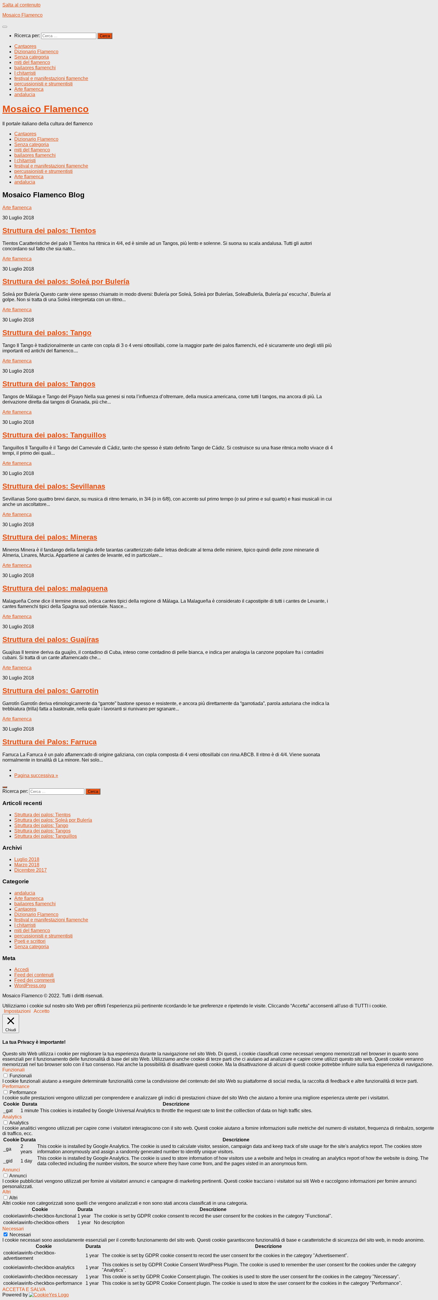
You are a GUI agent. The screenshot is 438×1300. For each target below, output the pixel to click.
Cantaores (25, 46)
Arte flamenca (29, 89)
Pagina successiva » (36, 775)
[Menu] (4, 27)
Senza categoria (31, 57)
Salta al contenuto (21, 4)
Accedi (21, 969)
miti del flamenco (32, 62)
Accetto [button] (41, 1011)
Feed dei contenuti (34, 974)
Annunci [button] (11, 1169)
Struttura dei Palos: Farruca (49, 742)
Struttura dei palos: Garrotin (50, 691)
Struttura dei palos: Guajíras (50, 639)
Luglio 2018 (26, 859)
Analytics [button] (12, 1116)
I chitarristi (25, 73)
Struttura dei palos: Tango (46, 333)
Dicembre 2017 (30, 870)
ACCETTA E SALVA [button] (24, 1289)
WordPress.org (30, 985)
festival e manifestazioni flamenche (51, 78)
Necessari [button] (13, 1228)
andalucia (24, 94)
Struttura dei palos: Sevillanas (53, 486)
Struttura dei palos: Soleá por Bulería (65, 281)
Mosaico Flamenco (22, 15)
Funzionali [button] (13, 1069)
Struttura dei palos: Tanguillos (54, 435)
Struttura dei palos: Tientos (49, 230)
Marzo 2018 (26, 864)
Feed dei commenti (34, 980)
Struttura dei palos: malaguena (55, 588)
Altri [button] (6, 1191)
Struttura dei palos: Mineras (49, 537)
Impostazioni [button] (17, 1011)
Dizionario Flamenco (36, 51)
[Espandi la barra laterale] (4, 787)
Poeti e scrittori (30, 941)
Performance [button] (15, 1086)
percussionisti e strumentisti (43, 83)
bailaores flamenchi (35, 67)
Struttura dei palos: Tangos (48, 384)
